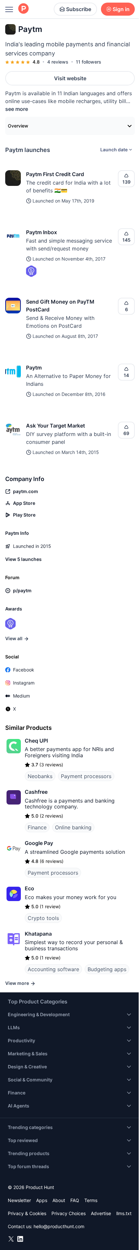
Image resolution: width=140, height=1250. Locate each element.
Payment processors (86, 776)
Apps (41, 1200)
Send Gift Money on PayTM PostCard (60, 305)
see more (16, 109)
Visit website (70, 78)
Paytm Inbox (41, 232)
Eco (29, 888)
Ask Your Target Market (55, 425)
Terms (90, 1200)
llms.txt (124, 1213)
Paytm (34, 367)
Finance (37, 827)
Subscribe (78, 9)
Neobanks (40, 776)
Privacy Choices (68, 1213)
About (58, 1200)
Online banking (73, 827)
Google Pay (39, 843)
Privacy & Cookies (27, 1213)
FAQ (74, 1200)
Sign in (121, 9)
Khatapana (38, 933)
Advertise (101, 1213)
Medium (21, 696)
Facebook (23, 669)
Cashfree (36, 792)
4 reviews (57, 62)
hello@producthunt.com (59, 1226)
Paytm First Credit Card (55, 174)
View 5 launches (23, 559)
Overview (18, 125)
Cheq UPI (36, 740)
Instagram (24, 682)
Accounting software (53, 969)
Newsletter (19, 1200)
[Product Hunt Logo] (23, 9)
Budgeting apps (107, 969)
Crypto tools (43, 918)
